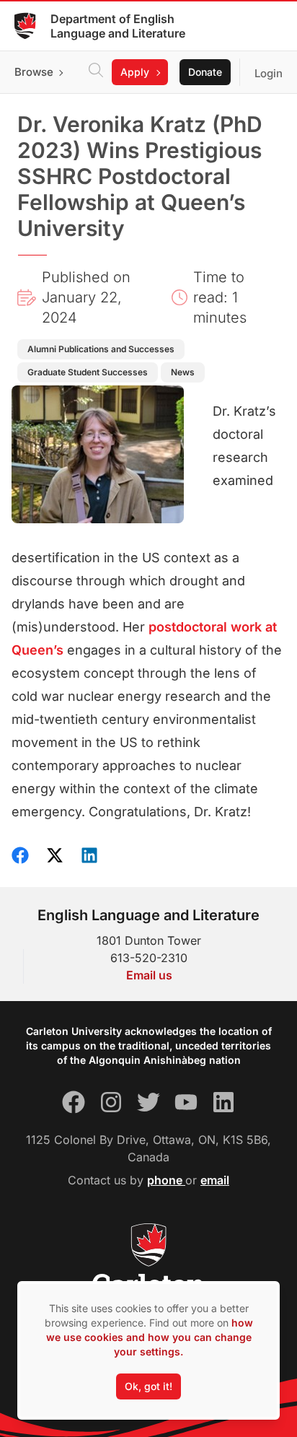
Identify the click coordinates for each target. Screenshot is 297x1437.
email (214, 1180)
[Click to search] (96, 72)
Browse (33, 72)
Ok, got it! (148, 1386)
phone (166, 1180)
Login (268, 73)
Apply (134, 72)
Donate (205, 72)
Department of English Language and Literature (117, 26)
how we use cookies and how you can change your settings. (149, 1337)
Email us (149, 975)
